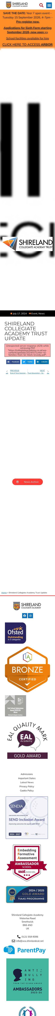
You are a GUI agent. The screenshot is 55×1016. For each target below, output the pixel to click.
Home (4, 592)
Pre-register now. (27, 21)
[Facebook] (24, 615)
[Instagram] (30, 615)
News (41, 313)
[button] (49, 5)
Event (34, 313)
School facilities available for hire (27, 38)
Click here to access (27, 44)
